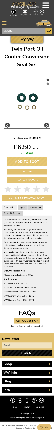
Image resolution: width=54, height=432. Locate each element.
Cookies (40, 406)
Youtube (41, 400)
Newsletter (10, 339)
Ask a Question (27, 320)
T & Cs (13, 406)
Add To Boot (27, 161)
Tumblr (27, 400)
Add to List (27, 171)
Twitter (20, 400)
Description (9, 207)
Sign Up (27, 353)
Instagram (34, 400)
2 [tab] (48, 83)
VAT (42, 15)
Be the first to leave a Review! (27, 197)
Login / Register (25, 15)
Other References (12, 213)
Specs (23, 207)
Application (35, 207)
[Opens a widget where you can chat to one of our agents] (44, 427)
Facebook (12, 400)
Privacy (26, 406)
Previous (7, 125)
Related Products (27, 179)
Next (46, 125)
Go (49, 31)
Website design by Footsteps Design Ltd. (27, 417)
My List (35, 15)
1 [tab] (48, 80)
